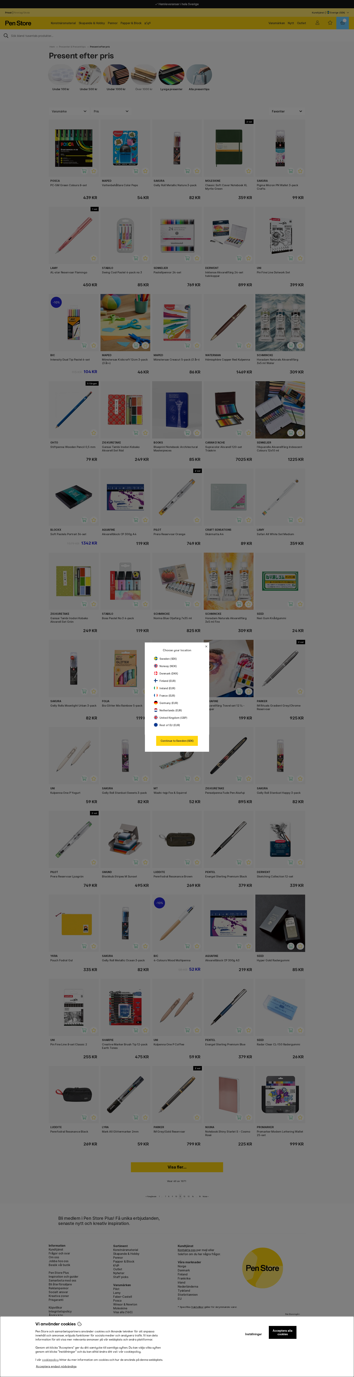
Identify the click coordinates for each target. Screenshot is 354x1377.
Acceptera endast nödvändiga (56, 1366)
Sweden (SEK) (168, 658)
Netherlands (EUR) (170, 710)
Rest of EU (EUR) (169, 725)
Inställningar (253, 1334)
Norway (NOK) (168, 666)
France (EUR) (167, 695)
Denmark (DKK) (168, 673)
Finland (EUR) (167, 680)
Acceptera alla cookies (282, 1332)
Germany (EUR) (168, 703)
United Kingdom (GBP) (173, 717)
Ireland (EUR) (167, 688)
